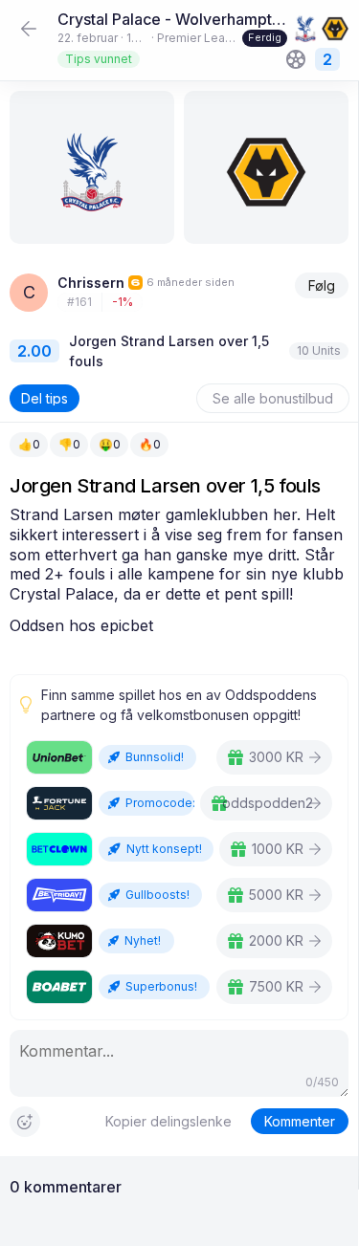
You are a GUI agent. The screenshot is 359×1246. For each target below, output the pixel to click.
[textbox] (179, 570)
